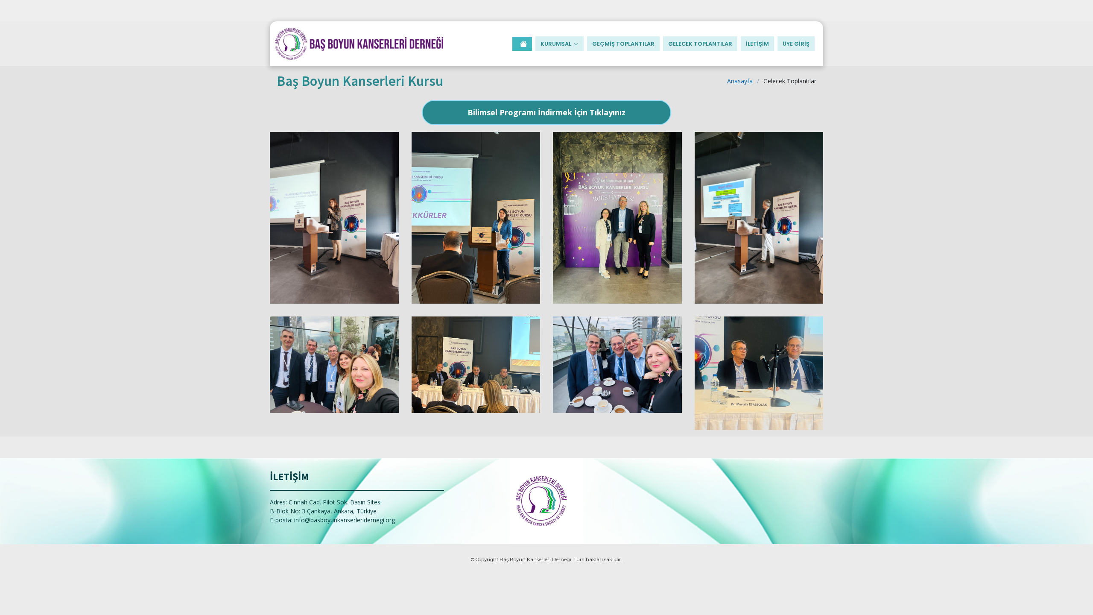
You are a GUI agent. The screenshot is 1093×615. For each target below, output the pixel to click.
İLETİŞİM (757, 43)
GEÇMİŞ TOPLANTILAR (623, 43)
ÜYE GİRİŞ (796, 43)
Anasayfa (740, 81)
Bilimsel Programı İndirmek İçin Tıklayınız (546, 112)
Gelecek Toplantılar (700, 43)
